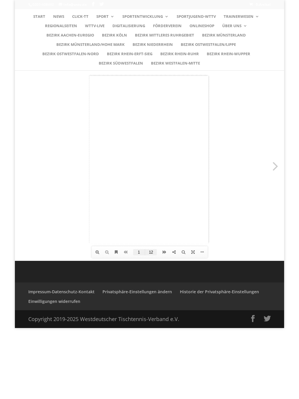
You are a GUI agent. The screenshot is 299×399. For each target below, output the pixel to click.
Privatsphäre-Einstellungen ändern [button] (137, 291)
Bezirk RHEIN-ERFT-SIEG (129, 54)
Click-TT (80, 16)
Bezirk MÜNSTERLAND (224, 35)
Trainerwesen (238, 16)
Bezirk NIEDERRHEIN (153, 44)
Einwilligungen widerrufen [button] (54, 301)
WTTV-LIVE (95, 26)
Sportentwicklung (142, 16)
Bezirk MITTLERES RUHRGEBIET (164, 35)
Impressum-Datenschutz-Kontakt (61, 291)
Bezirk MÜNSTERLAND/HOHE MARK (90, 44)
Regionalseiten (61, 26)
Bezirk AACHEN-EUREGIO (70, 35)
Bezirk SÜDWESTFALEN (121, 63)
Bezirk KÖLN (114, 35)
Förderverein (167, 26)
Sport (102, 16)
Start (39, 16)
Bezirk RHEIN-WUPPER (228, 54)
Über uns (231, 26)
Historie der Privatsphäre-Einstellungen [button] (219, 291)
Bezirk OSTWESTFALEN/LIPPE (208, 44)
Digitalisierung (128, 26)
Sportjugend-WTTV (196, 16)
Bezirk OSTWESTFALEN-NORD (70, 54)
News (58, 16)
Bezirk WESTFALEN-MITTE (175, 63)
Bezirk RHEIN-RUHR (179, 54)
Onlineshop (202, 26)
